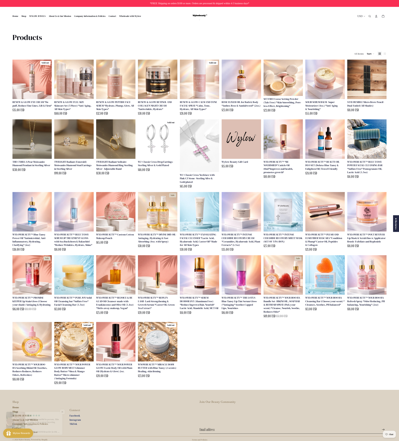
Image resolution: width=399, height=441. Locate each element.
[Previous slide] (17, 79)
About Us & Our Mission (25, 420)
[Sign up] (383, 429)
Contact (16, 428)
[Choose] (298, 91)
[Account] (376, 16)
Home (15, 407)
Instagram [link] (75, 420)
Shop (15, 411)
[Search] (369, 16)
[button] (370, 53)
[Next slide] (47, 79)
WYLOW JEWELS (21, 415)
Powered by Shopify (39, 439)
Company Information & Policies (30, 424)
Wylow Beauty (24, 439)
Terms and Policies (199, 440)
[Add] (89, 94)
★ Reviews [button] (396, 223)
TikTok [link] (73, 424)
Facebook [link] (75, 415)
